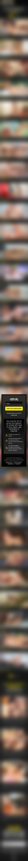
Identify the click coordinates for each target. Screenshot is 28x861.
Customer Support (9, 462)
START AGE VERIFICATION (14, 408)
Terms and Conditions (18, 462)
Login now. (14, 415)
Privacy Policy (17, 463)
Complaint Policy (11, 463)
